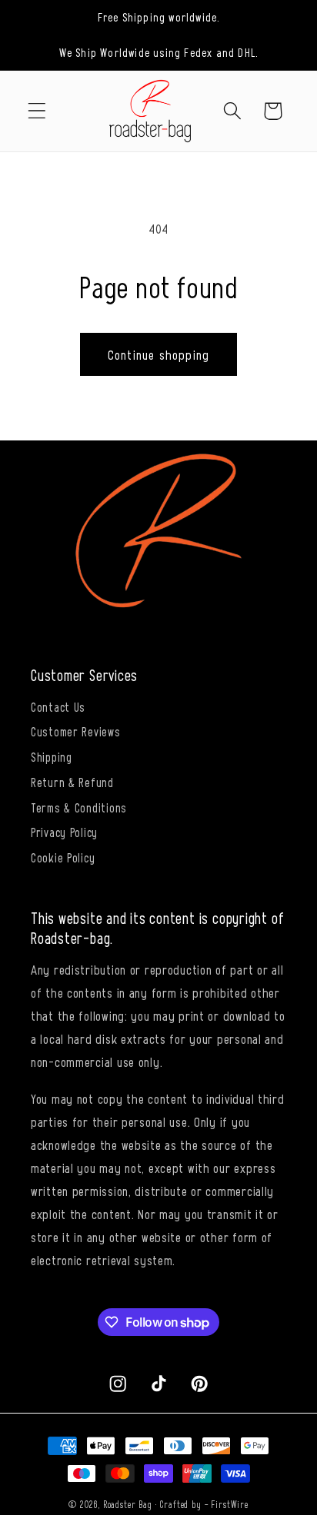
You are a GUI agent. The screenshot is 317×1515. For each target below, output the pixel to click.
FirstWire (230, 1504)
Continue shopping (158, 354)
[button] (37, 111)
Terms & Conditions (79, 807)
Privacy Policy (64, 831)
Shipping (51, 756)
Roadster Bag (127, 1504)
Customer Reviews (76, 731)
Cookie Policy (63, 857)
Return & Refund (72, 781)
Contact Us (58, 706)
